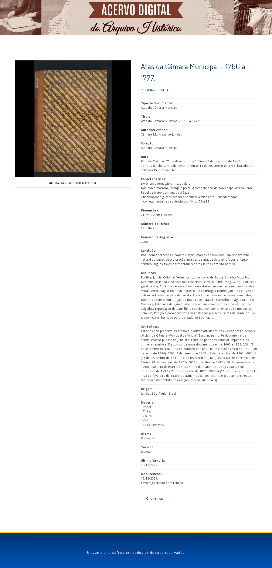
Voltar (156, 499)
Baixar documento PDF (75, 183)
